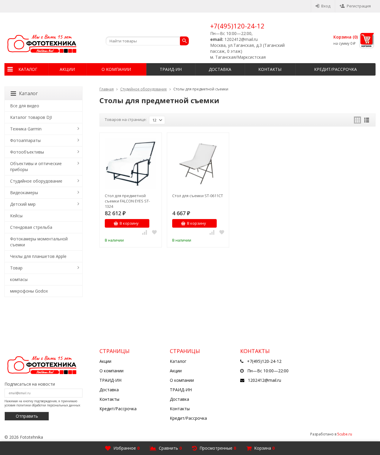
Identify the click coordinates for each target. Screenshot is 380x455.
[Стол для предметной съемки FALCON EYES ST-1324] (130, 163)
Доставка (220, 69)
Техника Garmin (26, 129)
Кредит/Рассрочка (335, 69)
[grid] (357, 120)
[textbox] (147, 40)
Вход (325, 6)
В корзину (129, 223)
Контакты (269, 69)
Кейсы (16, 215)
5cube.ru (344, 434)
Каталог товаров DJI (31, 117)
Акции (67, 69)
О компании (116, 69)
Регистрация (359, 6)
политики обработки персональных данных (48, 405)
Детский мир (23, 204)
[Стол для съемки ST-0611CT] (198, 163)
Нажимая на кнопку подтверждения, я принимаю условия (42, 403)
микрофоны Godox (29, 291)
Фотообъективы (27, 152)
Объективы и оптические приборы (36, 166)
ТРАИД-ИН (171, 69)
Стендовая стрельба (31, 227)
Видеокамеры (24, 192)
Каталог (27, 69)
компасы (19, 279)
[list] (366, 120)
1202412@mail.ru (264, 380)
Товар (16, 268)
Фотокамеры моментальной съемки (39, 242)
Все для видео (24, 105)
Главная (106, 89)
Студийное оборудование (143, 89)
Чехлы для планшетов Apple (38, 256)
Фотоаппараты (25, 140)
